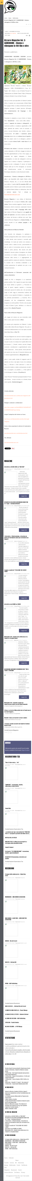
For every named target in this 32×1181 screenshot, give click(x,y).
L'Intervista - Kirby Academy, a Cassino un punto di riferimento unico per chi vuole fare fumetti (16, 537)
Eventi (18, 1165)
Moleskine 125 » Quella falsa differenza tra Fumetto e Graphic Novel (16, 637)
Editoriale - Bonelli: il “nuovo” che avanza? (16, 1082)
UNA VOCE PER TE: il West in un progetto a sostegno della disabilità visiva (16, 842)
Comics (12, 1162)
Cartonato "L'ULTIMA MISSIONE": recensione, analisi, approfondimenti (17, 852)
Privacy (23, 1172)
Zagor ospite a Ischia (11, 1099)
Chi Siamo (17, 1172)
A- (30, 24)
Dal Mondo (24, 1165)
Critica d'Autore (17, 469)
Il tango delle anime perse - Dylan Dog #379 (15, 875)
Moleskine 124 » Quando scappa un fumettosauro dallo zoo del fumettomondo (15, 703)
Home (5, 18)
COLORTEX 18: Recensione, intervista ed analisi (15, 857)
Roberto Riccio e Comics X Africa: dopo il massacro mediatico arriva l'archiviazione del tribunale (17, 1093)
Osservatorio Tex (18, 764)
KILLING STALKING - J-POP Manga (13, 1026)
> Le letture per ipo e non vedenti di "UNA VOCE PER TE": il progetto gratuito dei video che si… (17, 832)
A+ (26, 24)
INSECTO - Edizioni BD (10, 962)
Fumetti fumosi (9, 847)
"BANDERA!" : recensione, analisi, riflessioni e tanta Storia (14, 785)
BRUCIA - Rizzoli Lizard (11, 941)
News (10, 18)
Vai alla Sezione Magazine (11, 730)
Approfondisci (26, 750)
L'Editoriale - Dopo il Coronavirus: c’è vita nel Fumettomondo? (17, 1077)
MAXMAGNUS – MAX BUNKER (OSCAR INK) (15, 897)
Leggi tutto (24, 496)
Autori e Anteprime (18, 541)
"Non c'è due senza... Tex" (12, 762)
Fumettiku (8, 808)
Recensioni (17, 877)
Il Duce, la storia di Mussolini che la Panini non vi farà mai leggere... (17, 711)
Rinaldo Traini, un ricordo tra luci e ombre (15, 718)
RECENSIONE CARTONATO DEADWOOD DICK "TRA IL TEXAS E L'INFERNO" (16, 670)
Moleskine (16, 640)
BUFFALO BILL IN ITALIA (11, 838)
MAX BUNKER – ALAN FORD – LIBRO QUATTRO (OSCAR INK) (16, 919)
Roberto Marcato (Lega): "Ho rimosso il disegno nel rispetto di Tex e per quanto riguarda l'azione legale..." (16, 1105)
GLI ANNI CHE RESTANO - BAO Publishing (15, 1018)
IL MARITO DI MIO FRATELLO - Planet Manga (16, 1010)
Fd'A (5, 1167)
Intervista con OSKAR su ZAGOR (12, 604)
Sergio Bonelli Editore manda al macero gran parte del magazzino (17, 1101)
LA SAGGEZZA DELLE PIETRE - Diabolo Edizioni (16, 1014)
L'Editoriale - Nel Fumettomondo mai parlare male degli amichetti (17, 1073)
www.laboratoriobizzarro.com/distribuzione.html (15, 433)
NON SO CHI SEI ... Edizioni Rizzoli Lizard (15, 1006)
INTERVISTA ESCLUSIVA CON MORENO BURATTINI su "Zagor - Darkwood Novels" (16, 503)
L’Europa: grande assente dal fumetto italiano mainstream (17, 724)
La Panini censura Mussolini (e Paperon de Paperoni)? (16, 1097)
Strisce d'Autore (8, 1172)
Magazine (7, 1170)
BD (16, 1162)
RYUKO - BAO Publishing (11, 983)
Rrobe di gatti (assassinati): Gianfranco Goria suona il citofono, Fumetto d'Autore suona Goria (17, 1069)
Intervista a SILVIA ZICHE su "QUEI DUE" (14, 467)
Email (26, 35)
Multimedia (15, 18)
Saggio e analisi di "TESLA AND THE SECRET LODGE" (15, 571)
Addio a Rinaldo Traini (11, 1109)
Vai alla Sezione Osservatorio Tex (14, 829)
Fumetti (6, 1162)
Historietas (21, 1162)
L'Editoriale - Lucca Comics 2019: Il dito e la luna (17, 1080)
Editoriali (11, 1158)
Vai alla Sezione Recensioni (12, 1003)
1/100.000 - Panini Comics (12, 1022)
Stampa (29, 35)
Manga (6, 1165)
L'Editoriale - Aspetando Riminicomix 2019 (16, 1084)
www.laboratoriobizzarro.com (12, 194)
